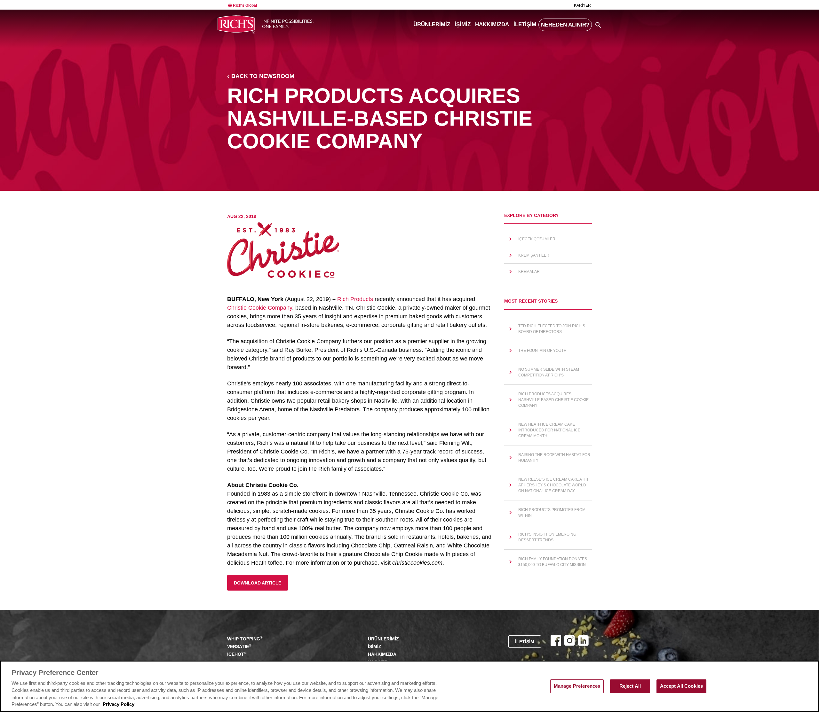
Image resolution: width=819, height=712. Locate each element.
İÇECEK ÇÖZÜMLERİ (537, 239)
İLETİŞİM (524, 24)
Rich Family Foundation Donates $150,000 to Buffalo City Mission (552, 562)
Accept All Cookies (681, 686)
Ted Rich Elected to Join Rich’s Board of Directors (551, 329)
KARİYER (582, 5)
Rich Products (355, 299)
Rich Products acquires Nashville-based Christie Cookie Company (553, 400)
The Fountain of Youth (542, 350)
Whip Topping (244, 638)
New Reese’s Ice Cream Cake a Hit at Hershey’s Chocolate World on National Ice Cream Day (553, 485)
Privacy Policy (118, 704)
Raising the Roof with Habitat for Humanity (554, 458)
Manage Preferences (577, 686)
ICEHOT (236, 654)
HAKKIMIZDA (492, 24)
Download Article (257, 583)
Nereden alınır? (565, 25)
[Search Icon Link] (598, 25)
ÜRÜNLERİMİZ (431, 24)
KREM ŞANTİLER (533, 255)
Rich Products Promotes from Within (551, 512)
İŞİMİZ (463, 24)
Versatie (239, 646)
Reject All (630, 686)
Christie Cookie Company (259, 308)
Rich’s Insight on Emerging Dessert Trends (547, 537)
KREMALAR (529, 271)
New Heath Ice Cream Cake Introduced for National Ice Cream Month (549, 430)
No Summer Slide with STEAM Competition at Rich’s (548, 372)
